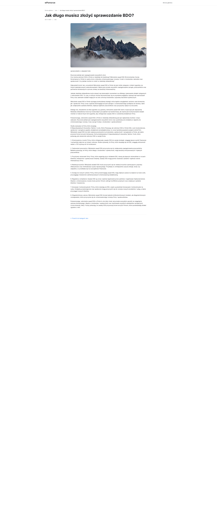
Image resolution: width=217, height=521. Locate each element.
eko (56, 10)
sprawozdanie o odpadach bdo (81, 71)
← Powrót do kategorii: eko (79, 218)
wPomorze (50, 2)
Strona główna (167, 3)
